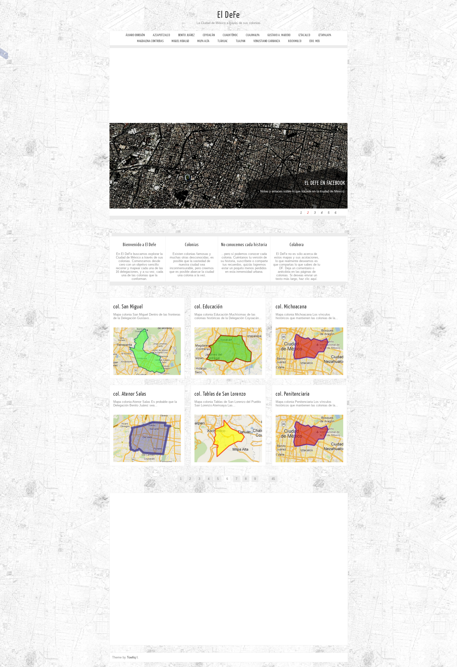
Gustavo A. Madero (279, 35)
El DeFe (228, 15)
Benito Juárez (186, 35)
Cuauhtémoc (230, 35)
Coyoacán (209, 35)
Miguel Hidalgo (180, 41)
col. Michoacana (291, 307)
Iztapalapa (324, 35)
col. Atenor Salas (129, 394)
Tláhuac (223, 41)
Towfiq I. (133, 657)
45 (273, 479)
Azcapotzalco (161, 35)
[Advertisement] (228, 87)
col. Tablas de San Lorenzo (220, 394)
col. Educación (208, 307)
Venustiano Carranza (266, 41)
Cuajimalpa (252, 35)
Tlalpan (240, 41)
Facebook (4, 54)
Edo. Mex (314, 41)
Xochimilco (294, 41)
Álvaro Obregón (135, 35)
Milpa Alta (203, 41)
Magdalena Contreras (150, 41)
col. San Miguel (128, 307)
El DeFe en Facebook (325, 183)
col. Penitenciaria (293, 394)
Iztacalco (304, 35)
